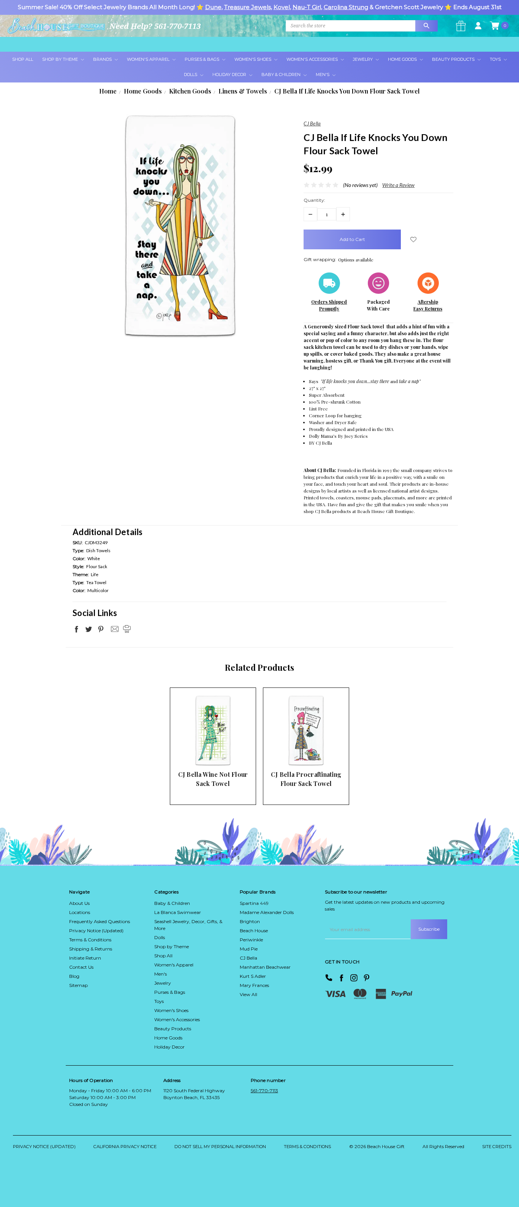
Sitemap (78, 985)
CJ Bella (248, 958)
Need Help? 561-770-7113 (155, 26)
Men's (323, 74)
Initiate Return (85, 958)
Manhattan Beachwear (265, 967)
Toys (496, 59)
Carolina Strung (346, 7)
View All (248, 994)
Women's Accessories (312, 59)
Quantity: (314, 200)
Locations (79, 912)
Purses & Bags (202, 59)
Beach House (254, 930)
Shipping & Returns (90, 949)
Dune (213, 7)
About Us (79, 903)
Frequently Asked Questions (99, 921)
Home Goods (403, 59)
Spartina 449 (254, 903)
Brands (103, 59)
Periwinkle (251, 939)
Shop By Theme (60, 59)
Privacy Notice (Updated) (96, 930)
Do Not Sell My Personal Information (220, 1146)
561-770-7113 (264, 1090)
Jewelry (363, 59)
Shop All (22, 59)
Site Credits (496, 1146)
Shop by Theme (171, 946)
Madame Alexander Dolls (267, 912)
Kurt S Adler (253, 976)
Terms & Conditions (90, 939)
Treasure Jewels (247, 7)
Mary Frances (254, 985)
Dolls (191, 74)
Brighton (250, 921)
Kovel (282, 7)
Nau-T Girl (307, 7)
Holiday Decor (229, 74)
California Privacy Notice (125, 1146)
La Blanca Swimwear (177, 912)
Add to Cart (201, 752)
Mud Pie (249, 949)
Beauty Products (454, 59)
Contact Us (81, 967)
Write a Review (398, 185)
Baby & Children (281, 74)
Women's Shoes (253, 59)
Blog (74, 976)
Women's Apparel (149, 59)
